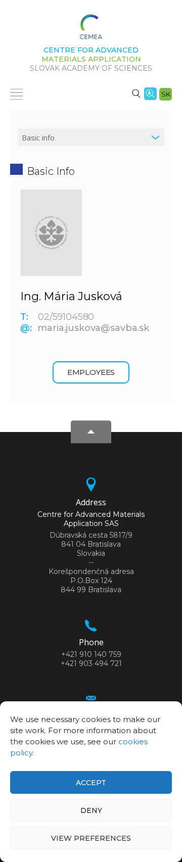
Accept (91, 782)
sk (165, 94)
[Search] (136, 93)
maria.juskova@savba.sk (93, 327)
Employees (91, 372)
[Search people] (150, 93)
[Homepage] (91, 29)
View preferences (91, 838)
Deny (91, 810)
